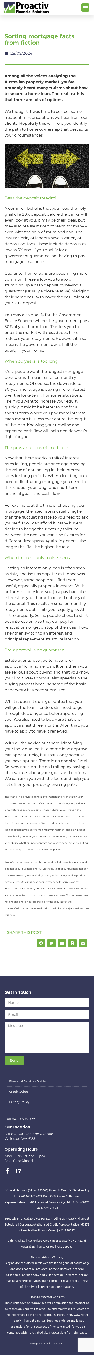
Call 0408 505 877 (20, 1119)
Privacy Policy (19, 1102)
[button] (85, 7)
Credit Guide (18, 1091)
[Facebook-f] (7, 1171)
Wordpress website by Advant (47, 1343)
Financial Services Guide (27, 1081)
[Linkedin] (18, 1171)
